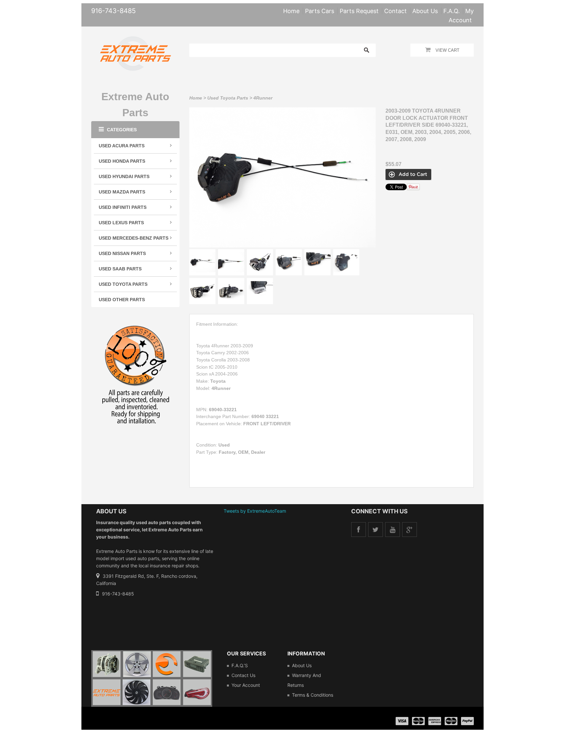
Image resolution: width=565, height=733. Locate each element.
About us (302, 665)
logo (151, 678)
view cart (447, 50)
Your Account (245, 685)
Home (195, 98)
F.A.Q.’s (239, 665)
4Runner (262, 98)
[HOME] (135, 40)
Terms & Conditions (312, 695)
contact (395, 11)
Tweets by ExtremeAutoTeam (255, 511)
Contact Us (243, 675)
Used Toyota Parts (227, 98)
